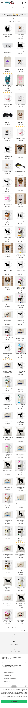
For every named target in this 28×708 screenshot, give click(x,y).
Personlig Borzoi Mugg (7, 536)
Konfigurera (14, 705)
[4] (17, 14)
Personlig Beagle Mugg (7, 388)
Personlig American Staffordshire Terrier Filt (7, 373)
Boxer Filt (7, 254)
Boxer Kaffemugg (7, 138)
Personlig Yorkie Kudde (8, 437)
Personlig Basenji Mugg (8, 337)
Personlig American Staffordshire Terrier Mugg (20, 289)
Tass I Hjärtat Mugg (7, 204)
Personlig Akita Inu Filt (7, 304)
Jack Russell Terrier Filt (20, 155)
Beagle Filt (7, 287)
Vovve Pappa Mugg (20, 138)
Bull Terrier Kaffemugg (20, 104)
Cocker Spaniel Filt (20, 188)
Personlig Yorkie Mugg (7, 34)
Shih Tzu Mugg (20, 51)
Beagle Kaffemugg (7, 171)
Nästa (22, 630)
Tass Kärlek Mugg (20, 221)
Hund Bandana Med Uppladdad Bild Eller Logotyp (7, 87)
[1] (13, 14)
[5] (19, 14)
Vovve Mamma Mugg (7, 104)
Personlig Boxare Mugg (8, 570)
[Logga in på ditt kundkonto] (22, 3)
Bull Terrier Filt (20, 204)
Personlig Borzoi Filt (7, 603)
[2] (15, 14)
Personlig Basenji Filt (7, 421)
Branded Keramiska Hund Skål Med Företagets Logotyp (7, 52)
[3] (16, 14)
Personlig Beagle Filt (7, 487)
